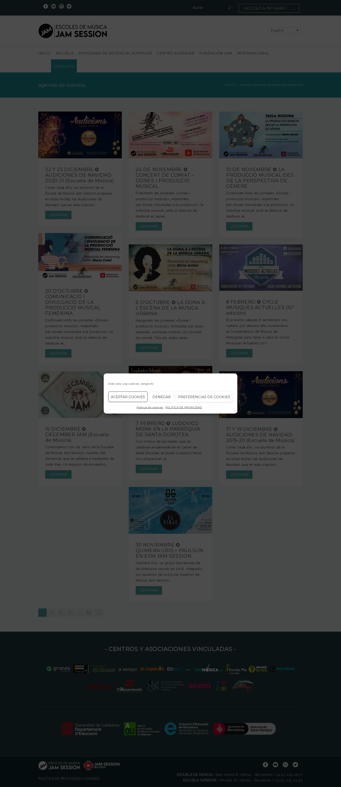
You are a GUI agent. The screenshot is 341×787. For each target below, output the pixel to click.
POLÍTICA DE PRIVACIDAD (183, 407)
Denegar (161, 396)
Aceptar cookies (128, 396)
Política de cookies (150, 407)
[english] (147, 383)
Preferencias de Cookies (204, 396)
